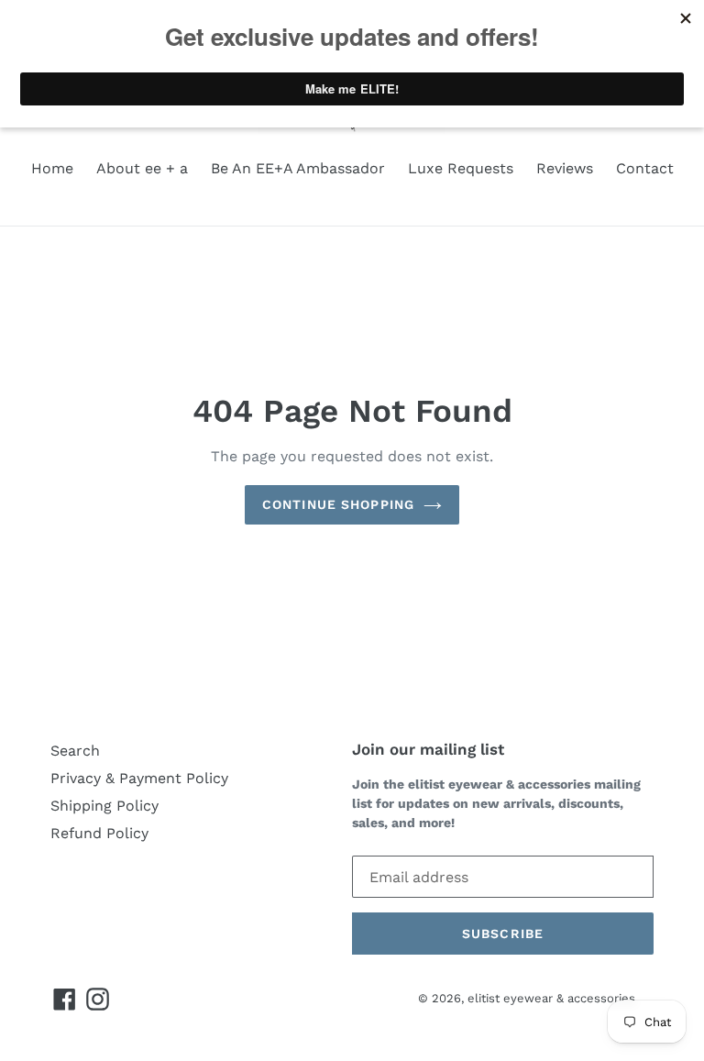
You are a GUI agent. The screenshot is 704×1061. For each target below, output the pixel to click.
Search (75, 750)
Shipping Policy (104, 805)
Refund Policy (99, 833)
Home (52, 168)
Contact (645, 168)
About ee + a (142, 168)
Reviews (564, 168)
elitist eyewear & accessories (551, 998)
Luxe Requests (460, 168)
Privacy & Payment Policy (139, 778)
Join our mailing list (428, 749)
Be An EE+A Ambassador (298, 168)
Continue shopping (338, 504)
